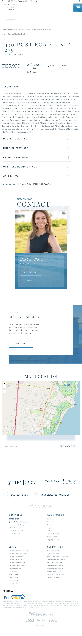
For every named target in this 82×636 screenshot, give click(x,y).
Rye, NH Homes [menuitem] (53, 554)
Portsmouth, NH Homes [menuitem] (56, 560)
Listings (12, 184)
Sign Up (67, 7)
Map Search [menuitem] (13, 580)
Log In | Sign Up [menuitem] (53, 540)
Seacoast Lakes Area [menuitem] (16, 566)
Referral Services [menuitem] (53, 534)
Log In (61, 7)
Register (21, 343)
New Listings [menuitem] (13, 574)
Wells (28, 184)
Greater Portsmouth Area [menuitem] (18, 551)
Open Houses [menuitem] (14, 583)
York (23, 184)
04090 (35, 184)
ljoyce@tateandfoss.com (56, 494)
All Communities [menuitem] (53, 551)
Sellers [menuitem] (49, 531)
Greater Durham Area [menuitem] (17, 563)
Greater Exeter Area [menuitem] (16, 557)
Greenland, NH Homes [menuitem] (55, 577)
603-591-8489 (29, 263)
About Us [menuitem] (50, 519)
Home (4, 184)
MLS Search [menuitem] (13, 577)
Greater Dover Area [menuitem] (16, 560)
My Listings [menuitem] (13, 572)
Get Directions (68, 446)
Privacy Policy (41, 626)
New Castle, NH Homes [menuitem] (55, 563)
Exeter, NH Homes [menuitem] (54, 572)
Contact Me (30, 272)
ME (18, 184)
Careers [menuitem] (50, 525)
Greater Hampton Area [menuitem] (17, 554)
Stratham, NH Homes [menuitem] (55, 569)
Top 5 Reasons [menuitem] (52, 537)
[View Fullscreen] (4, 391)
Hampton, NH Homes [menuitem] (55, 566)
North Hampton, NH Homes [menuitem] (57, 557)
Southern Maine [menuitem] (15, 569)
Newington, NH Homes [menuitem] (55, 574)
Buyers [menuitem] (49, 528)
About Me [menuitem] (50, 522)
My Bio (30, 280)
